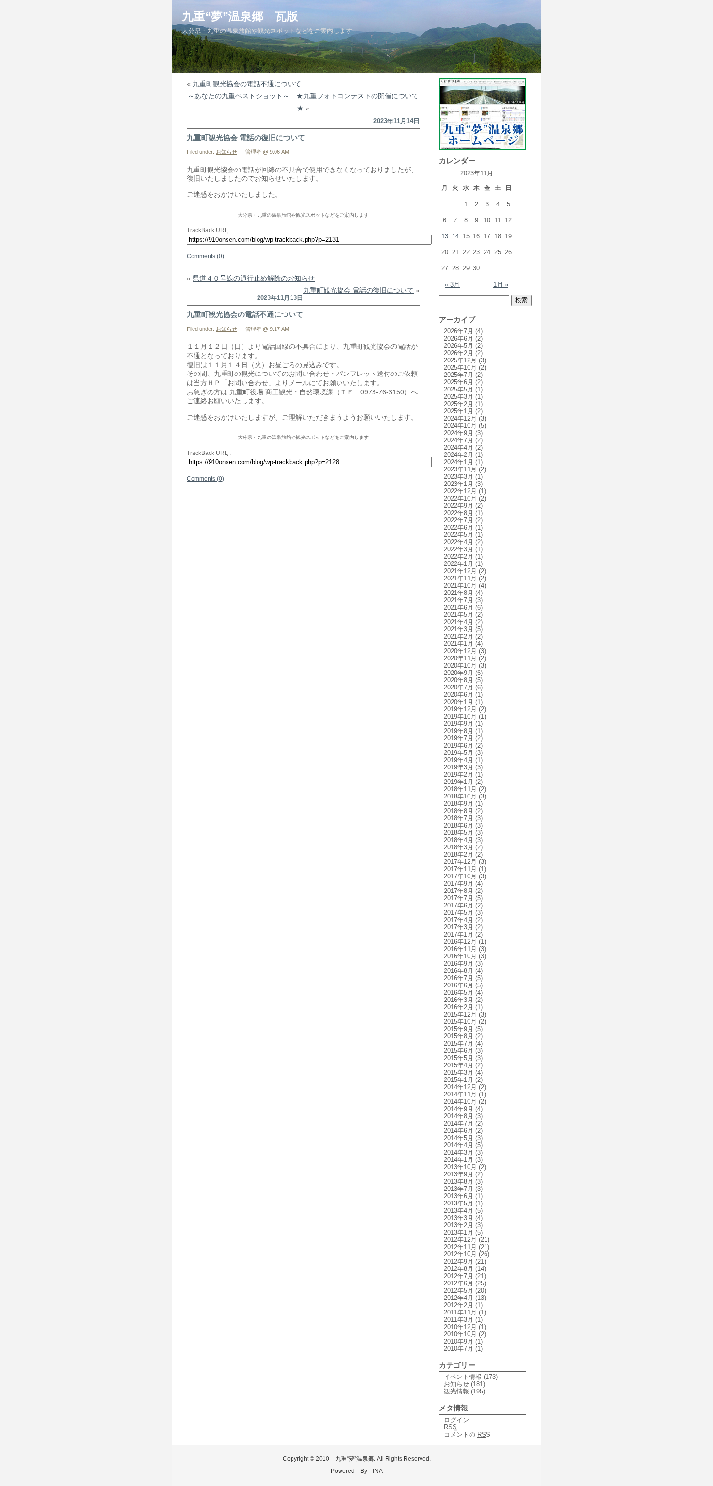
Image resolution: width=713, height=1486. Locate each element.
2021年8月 (458, 592)
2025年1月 (458, 411)
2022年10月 (460, 498)
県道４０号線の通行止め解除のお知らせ (254, 278)
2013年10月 (460, 1167)
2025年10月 (460, 367)
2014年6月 (458, 1130)
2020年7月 (458, 687)
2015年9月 (458, 1028)
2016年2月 (458, 1007)
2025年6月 (458, 382)
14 (455, 236)
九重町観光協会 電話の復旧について (246, 137)
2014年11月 (460, 1094)
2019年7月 (458, 738)
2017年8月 (458, 890)
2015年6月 (458, 1050)
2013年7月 (458, 1188)
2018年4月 (458, 840)
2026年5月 (458, 345)
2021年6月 (458, 607)
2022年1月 (458, 563)
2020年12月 (460, 651)
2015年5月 (458, 1058)
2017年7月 (458, 898)
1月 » (500, 284)
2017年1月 (458, 934)
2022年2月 (458, 556)
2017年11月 (460, 869)
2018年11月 (460, 789)
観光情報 (456, 1391)
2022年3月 (458, 549)
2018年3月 (458, 847)
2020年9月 (458, 672)
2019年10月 (460, 716)
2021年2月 (458, 636)
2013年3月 (458, 1217)
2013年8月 (458, 1181)
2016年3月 (458, 999)
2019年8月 (458, 731)
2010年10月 (460, 1334)
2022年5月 (458, 534)
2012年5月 (458, 1290)
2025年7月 (458, 374)
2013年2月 (458, 1225)
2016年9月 (458, 963)
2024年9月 (458, 433)
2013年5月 (458, 1203)
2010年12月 (460, 1326)
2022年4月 (458, 542)
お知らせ (226, 152)
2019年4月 (458, 760)
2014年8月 (458, 1116)
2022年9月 (458, 505)
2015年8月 (458, 1036)
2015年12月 (460, 1014)
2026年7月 (458, 331)
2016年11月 (460, 949)
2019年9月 (458, 723)
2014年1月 (458, 1159)
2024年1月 (458, 462)
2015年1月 (458, 1079)
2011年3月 (458, 1319)
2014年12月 (460, 1087)
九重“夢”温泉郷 (354, 1458)
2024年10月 (460, 425)
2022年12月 (460, 491)
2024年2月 (458, 454)
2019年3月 (458, 767)
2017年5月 (458, 912)
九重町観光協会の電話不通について (247, 84)
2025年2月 (458, 403)
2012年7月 (458, 1276)
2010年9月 (458, 1341)
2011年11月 (460, 1312)
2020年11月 (460, 658)
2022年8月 (458, 512)
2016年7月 (458, 978)
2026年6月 (458, 338)
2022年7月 (458, 520)
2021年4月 (458, 622)
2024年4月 (458, 447)
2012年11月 (460, 1247)
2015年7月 (458, 1043)
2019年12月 (460, 709)
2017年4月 (458, 919)
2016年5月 (458, 992)
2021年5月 (458, 614)
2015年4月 (458, 1065)
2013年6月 (458, 1196)
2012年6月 (458, 1283)
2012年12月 (460, 1239)
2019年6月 (458, 745)
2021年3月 (458, 629)
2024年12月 (460, 418)
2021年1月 (458, 643)
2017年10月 (460, 876)
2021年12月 (460, 571)
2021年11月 (460, 578)
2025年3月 (458, 396)
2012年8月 (458, 1268)
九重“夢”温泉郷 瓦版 (240, 16)
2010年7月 (458, 1348)
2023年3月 (458, 476)
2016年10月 (460, 956)
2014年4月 (458, 1145)
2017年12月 (460, 861)
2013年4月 (458, 1210)
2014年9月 (458, 1108)
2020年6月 (458, 694)
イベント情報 (463, 1376)
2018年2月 (458, 854)
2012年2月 (458, 1305)
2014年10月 (460, 1101)
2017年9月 (458, 883)
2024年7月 (458, 440)
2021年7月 (458, 600)
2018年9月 (458, 803)
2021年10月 (460, 585)
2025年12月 (460, 360)
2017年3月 (458, 927)
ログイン (456, 1419)
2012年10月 (460, 1254)
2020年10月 (460, 665)
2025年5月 (458, 389)
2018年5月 (458, 832)
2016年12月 (460, 941)
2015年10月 (460, 1021)
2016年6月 (458, 985)
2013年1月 (458, 1232)
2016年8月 (458, 970)
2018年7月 (458, 818)
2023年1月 (458, 483)
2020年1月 (458, 701)
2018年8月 (458, 810)
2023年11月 (460, 469)
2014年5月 (458, 1138)
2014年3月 (458, 1152)
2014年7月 (458, 1123)
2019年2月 (458, 774)
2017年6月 (458, 905)
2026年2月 (458, 353)
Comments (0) (205, 256)
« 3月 (452, 284)
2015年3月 (458, 1072)
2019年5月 (458, 752)
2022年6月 (458, 527)
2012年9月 (458, 1261)
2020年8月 (458, 680)
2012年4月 (458, 1297)
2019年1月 (458, 781)
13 (444, 236)
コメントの (467, 1434)
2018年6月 (458, 825)
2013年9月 (458, 1174)
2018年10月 (460, 796)
